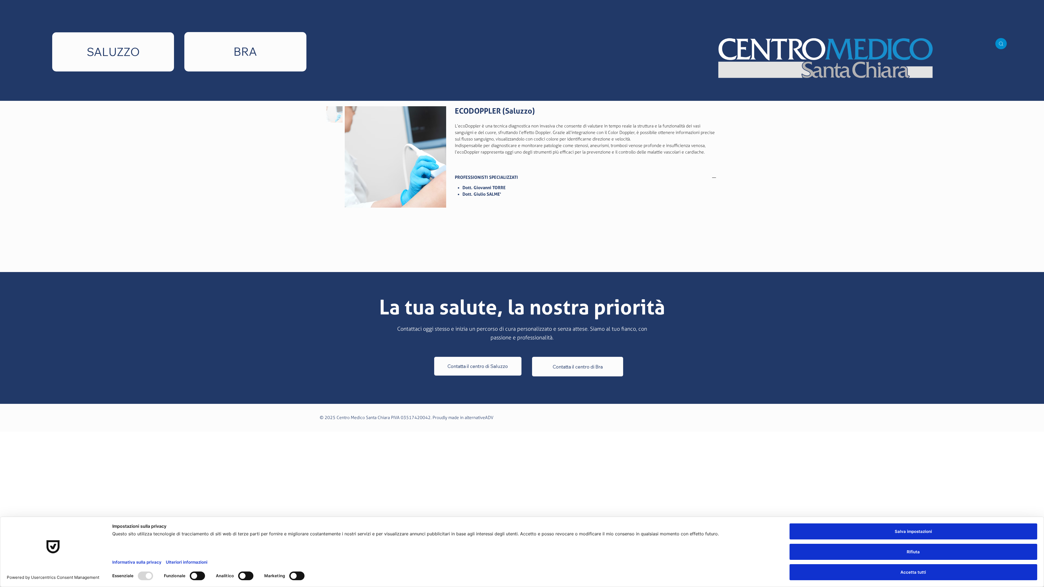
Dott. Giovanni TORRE (484, 187)
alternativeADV (479, 417)
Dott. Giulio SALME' (481, 194)
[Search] (1001, 43)
